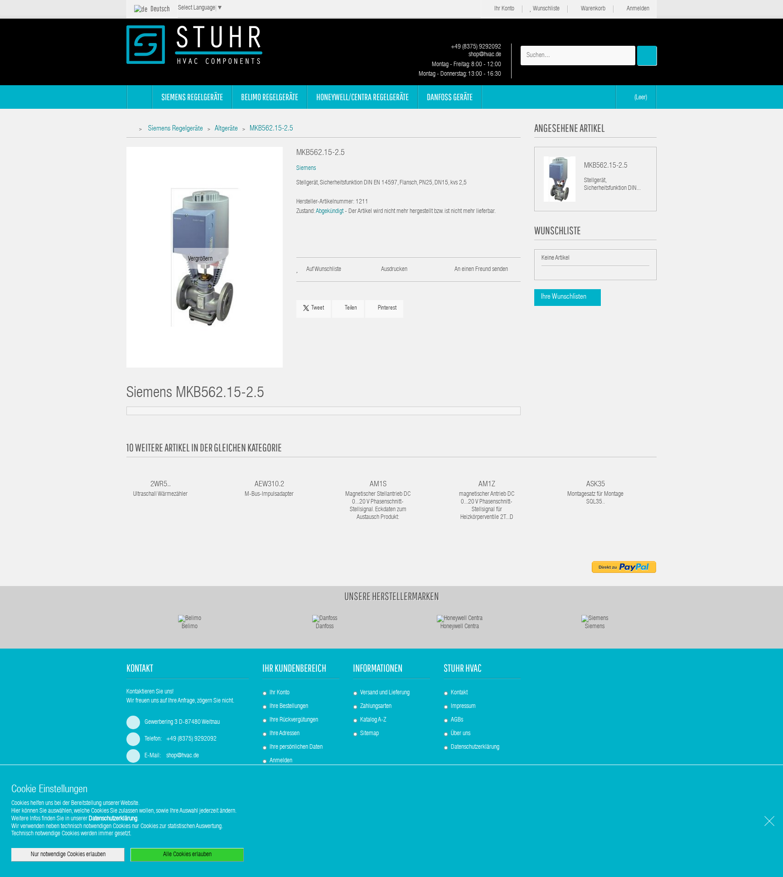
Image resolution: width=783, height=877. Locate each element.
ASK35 (595, 485)
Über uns (460, 734)
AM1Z (486, 485)
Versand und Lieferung (385, 693)
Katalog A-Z (373, 720)
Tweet (317, 308)
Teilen (350, 308)
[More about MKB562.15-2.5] (559, 179)
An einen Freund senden (481, 269)
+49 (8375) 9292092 (475, 47)
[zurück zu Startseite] (131, 129)
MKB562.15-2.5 (606, 166)
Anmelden (637, 9)
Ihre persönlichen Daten (296, 747)
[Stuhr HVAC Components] (210, 44)
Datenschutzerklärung (475, 747)
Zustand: (305, 211)
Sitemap (369, 734)
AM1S (378, 485)
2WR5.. (160, 485)
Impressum (463, 706)
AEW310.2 (269, 485)
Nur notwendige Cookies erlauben (68, 855)
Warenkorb (592, 9)
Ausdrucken (394, 269)
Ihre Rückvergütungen (294, 720)
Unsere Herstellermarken (391, 596)
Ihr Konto (503, 9)
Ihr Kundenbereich (294, 668)
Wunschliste (546, 9)
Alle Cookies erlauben (187, 855)
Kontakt (459, 693)
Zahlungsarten (376, 706)
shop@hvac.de (484, 55)
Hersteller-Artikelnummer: (325, 202)
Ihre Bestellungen (289, 706)
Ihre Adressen (285, 734)
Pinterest (386, 308)
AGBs (457, 720)
